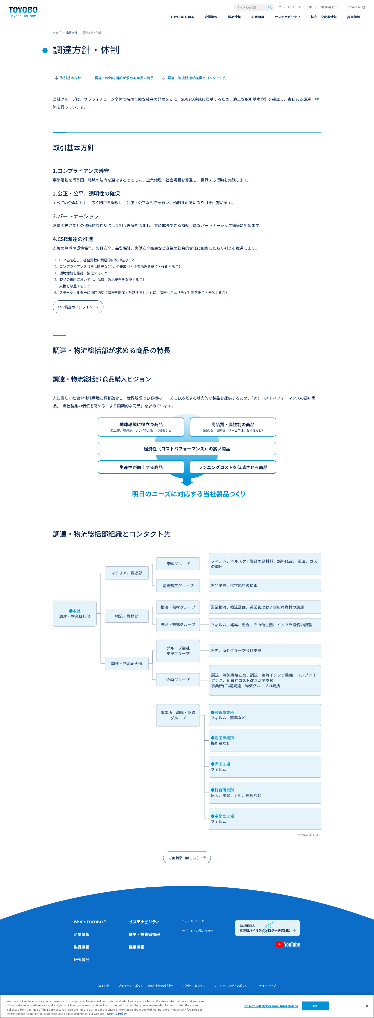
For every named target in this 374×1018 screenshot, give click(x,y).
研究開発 (81, 959)
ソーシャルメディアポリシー (232, 986)
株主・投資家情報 (144, 934)
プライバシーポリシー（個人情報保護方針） (146, 986)
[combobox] (254, 7)
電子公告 (104, 986)
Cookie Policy (117, 1014)
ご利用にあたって (194, 986)
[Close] (367, 1005)
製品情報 (81, 947)
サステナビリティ (144, 921)
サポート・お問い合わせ (321, 7)
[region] (187, 1006)
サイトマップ (267, 986)
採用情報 (136, 947)
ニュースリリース (290, 7)
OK (315, 1006)
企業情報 (81, 934)
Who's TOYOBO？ (90, 921)
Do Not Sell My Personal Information (271, 1006)
